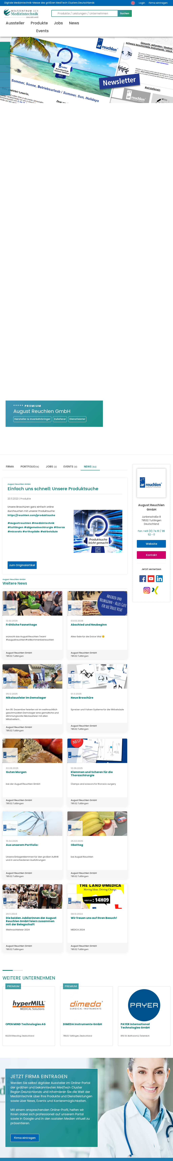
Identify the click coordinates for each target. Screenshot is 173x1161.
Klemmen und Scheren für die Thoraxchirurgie (92, 773)
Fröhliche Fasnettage (21, 625)
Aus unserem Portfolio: (22, 845)
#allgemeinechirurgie (38, 527)
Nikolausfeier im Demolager (26, 698)
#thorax (59, 527)
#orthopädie (31, 531)
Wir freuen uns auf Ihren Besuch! (94, 918)
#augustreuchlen (19, 523)
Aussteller (15, 23)
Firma (10, 467)
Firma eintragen (158, 3)
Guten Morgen (16, 772)
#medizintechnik (43, 523)
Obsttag (77, 845)
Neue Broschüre (82, 698)
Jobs (58, 23)
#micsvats (15, 531)
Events (42, 31)
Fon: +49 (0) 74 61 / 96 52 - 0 (151, 532)
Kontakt (151, 555)
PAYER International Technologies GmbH (135, 1025)
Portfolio (30, 467)
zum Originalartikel (22, 565)
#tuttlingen (15, 527)
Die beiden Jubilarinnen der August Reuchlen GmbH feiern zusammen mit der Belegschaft (31, 921)
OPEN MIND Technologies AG (25, 1024)
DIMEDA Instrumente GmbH (82, 1024)
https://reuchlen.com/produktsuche (31, 515)
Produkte (39, 23)
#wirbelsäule (49, 531)
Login (142, 3)
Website (151, 544)
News (74, 23)
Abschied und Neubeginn (89, 625)
